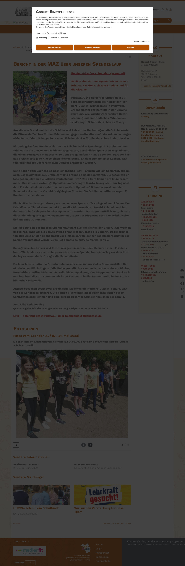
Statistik (64, 38)
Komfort (54, 38)
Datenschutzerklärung (56, 33)
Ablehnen (130, 47)
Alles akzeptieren (54, 47)
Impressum (41, 33)
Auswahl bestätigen (92, 47)
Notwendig (43, 38)
